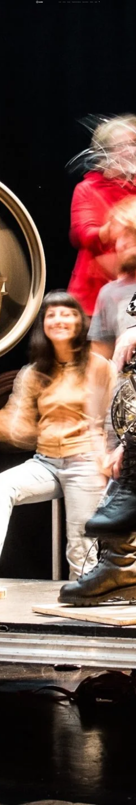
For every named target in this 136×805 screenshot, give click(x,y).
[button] (99, 2)
